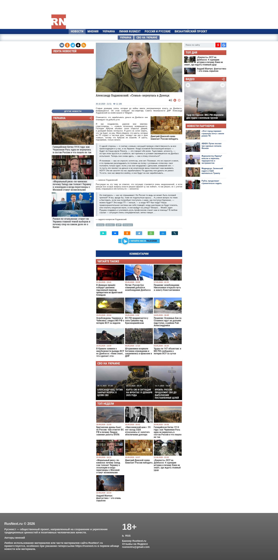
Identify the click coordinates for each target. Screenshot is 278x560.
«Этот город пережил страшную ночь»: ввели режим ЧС (213, 133)
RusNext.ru (13, 524)
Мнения (92, 31)
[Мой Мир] (163, 233)
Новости (77, 31)
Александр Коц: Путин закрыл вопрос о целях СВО (110, 390)
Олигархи (128, 225)
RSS (126, 535)
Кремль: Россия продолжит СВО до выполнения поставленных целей (167, 392)
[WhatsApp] (151, 233)
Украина (109, 31)
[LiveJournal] (175, 233)
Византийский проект (191, 31)
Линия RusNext (130, 31)
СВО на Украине (146, 37)
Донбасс (110, 225)
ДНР (119, 225)
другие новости (72, 111)
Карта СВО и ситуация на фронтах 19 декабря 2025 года (139, 390)
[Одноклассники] (127, 233)
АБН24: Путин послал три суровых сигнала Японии (211, 145)
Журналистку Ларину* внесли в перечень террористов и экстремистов (212, 159)
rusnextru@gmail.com (136, 547)
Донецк (100, 225)
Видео (190, 79)
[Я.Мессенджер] (103, 233)
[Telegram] (139, 233)
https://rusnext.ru (86, 546)
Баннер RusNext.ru (134, 540)
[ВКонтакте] (115, 233)
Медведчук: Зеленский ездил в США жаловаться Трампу (212, 170)
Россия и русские (158, 31)
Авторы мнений (14, 537)
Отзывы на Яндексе (135, 543)
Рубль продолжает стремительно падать (212, 182)
